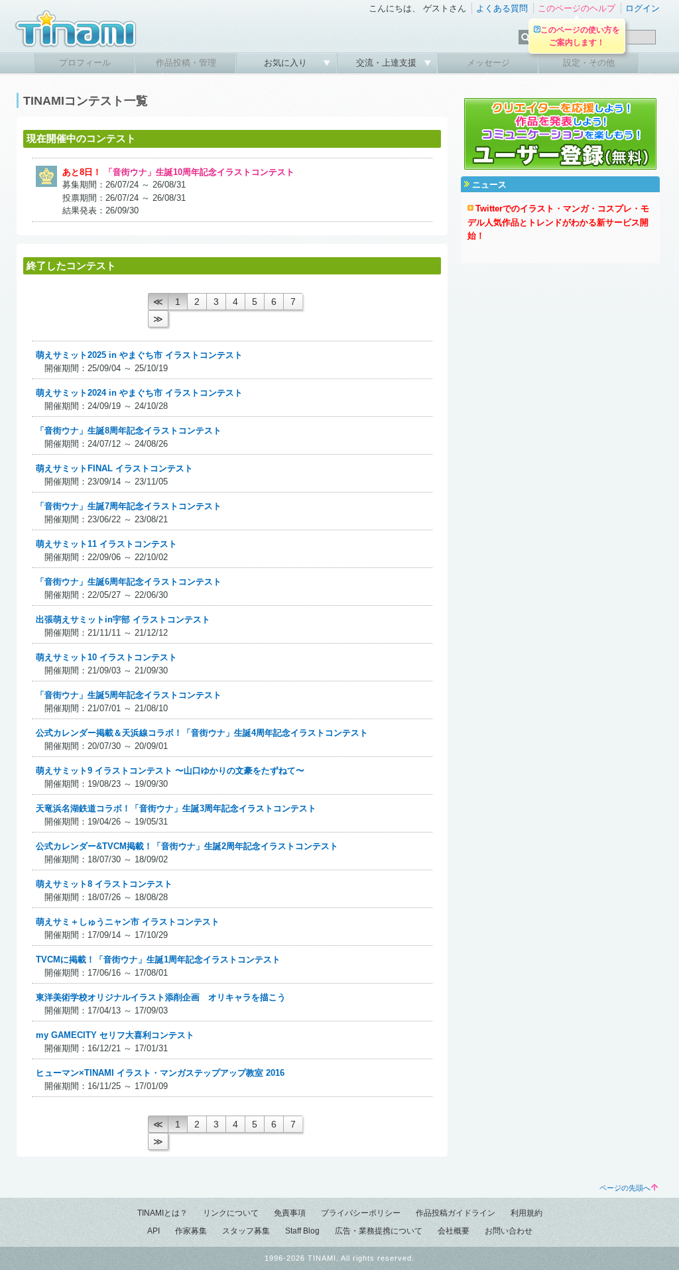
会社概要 (453, 1231)
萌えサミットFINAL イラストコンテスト (114, 468)
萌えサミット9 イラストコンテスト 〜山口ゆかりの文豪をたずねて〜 (170, 771)
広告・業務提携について (378, 1231)
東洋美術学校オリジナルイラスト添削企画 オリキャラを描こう (161, 997)
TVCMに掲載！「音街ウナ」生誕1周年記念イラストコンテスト (158, 959)
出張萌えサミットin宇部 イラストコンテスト (123, 619)
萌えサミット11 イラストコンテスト (106, 544)
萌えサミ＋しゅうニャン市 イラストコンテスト (127, 922)
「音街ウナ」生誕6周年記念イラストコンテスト (128, 582)
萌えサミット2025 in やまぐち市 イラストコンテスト (139, 355)
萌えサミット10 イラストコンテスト (106, 657)
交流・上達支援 (387, 63)
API (153, 1231)
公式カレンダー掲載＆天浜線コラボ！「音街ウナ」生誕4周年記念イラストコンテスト (202, 733)
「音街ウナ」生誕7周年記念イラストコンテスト (128, 506)
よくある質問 (502, 8)
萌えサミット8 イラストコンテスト (104, 884)
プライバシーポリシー (361, 1213)
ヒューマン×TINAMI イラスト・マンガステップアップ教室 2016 (160, 1073)
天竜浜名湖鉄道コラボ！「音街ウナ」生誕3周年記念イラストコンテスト (176, 808)
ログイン (642, 8)
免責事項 (290, 1213)
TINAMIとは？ (162, 1213)
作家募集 (191, 1231)
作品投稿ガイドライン (455, 1213)
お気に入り (287, 63)
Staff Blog (302, 1231)
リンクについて (231, 1213)
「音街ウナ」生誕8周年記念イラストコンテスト (128, 430)
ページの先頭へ (624, 1188)
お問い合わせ (508, 1231)
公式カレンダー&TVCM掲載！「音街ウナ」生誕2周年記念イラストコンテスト (187, 846)
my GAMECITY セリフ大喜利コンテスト (115, 1035)
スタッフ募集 (246, 1231)
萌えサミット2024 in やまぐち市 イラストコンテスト (139, 393)
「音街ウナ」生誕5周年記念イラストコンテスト (128, 695)
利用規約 (526, 1213)
